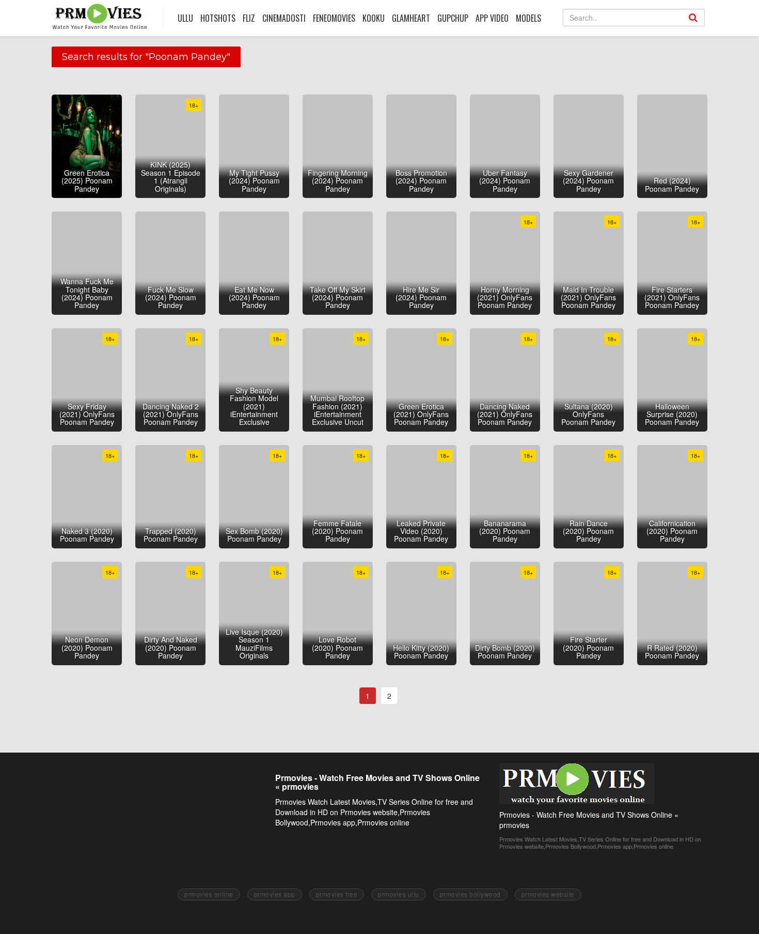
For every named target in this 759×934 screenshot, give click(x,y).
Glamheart (411, 18)
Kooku (373, 18)
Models (528, 18)
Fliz (249, 18)
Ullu (185, 18)
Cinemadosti (284, 18)
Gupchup (452, 18)
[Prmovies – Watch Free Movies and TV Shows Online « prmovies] (100, 16)
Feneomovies (334, 18)
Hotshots (217, 18)
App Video (492, 18)
